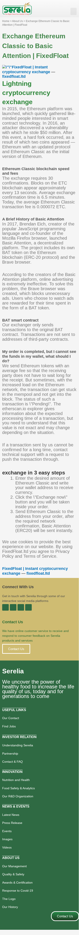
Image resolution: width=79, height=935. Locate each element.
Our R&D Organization (17, 796)
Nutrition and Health (16, 780)
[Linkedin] (13, 607)
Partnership (10, 753)
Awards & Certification (17, 882)
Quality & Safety (13, 874)
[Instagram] (21, 607)
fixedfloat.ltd (14, 76)
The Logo (9, 899)
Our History (10, 907)
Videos (7, 847)
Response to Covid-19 (17, 890)
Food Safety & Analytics (18, 788)
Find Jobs (9, 726)
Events (7, 831)
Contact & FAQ (12, 761)
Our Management (14, 866)
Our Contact (10, 718)
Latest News (10, 814)
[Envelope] (28, 607)
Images (7, 839)
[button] (73, 11)
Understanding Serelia (17, 745)
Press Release (12, 823)
